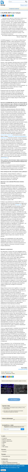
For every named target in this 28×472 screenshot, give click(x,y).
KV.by (3, 5)
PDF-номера (5, 446)
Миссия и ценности (6, 439)
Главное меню (14, 8)
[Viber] (9, 15)
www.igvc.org (18, 204)
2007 (10, 372)
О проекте (4, 438)
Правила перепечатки (7, 441)
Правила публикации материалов (9, 462)
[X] (3, 15)
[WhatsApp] (11, 15)
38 (6, 372)
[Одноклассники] (7, 15)
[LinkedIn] (13, 15)
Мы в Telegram (14, 399)
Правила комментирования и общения (11, 463)
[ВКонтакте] (5, 15)
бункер (8, 230)
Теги (3, 443)
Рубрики (4, 442)
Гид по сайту (5, 461)
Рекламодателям (6, 456)
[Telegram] (1, 15)
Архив (3, 445)
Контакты (4, 451)
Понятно (3, 470)
